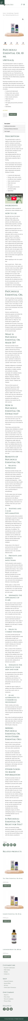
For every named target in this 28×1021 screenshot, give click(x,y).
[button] (23, 19)
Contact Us (6, 974)
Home (4, 13)
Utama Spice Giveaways (10, 987)
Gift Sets (6, 985)
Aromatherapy (10, 13)
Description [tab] (7, 123)
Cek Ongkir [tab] (7, 131)
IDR (1, 3)
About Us (6, 994)
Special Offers (7, 983)
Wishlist (6, 972)
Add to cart (13, 114)
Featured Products (8, 981)
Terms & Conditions (8, 999)
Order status (7, 969)
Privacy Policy (7, 1001)
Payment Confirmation (9, 967)
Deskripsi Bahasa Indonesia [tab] (11, 128)
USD (1, 2)
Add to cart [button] (7, 885)
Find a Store (7, 996)
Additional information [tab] (9, 126)
